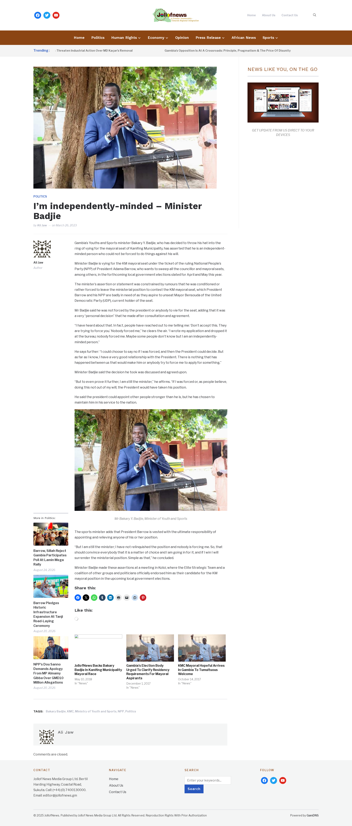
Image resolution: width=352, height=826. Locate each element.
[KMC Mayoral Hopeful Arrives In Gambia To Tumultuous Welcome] (202, 648)
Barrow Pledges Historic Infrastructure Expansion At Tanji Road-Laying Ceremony (48, 614)
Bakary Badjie (56, 711)
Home (251, 15)
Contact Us (290, 15)
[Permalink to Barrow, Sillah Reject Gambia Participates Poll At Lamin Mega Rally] (50, 534)
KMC (70, 711)
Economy (156, 37)
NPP (121, 711)
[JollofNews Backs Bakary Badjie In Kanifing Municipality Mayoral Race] (98, 648)
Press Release (208, 37)
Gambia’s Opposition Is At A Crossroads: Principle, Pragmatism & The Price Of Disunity (203, 50)
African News (244, 37)
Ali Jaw (42, 225)
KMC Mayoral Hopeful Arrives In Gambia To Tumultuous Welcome (201, 670)
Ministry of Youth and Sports (96, 711)
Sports (268, 37)
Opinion (182, 37)
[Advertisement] (282, 181)
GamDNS (313, 815)
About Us (268, 15)
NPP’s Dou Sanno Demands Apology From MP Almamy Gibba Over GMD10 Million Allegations (48, 673)
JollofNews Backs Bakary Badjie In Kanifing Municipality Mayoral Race (98, 670)
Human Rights (124, 37)
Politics (97, 37)
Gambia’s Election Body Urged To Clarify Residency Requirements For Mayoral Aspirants (147, 672)
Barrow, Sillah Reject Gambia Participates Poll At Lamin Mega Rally (50, 557)
